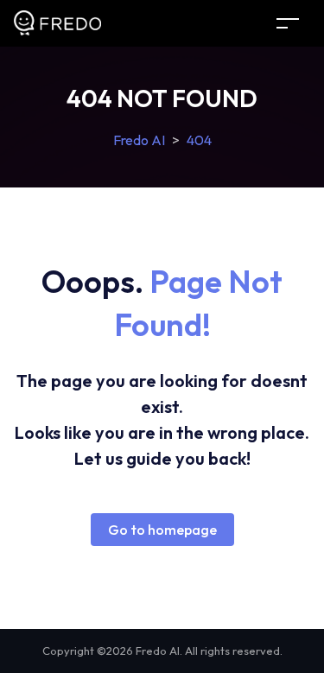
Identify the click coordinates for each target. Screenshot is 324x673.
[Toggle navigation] (287, 23)
